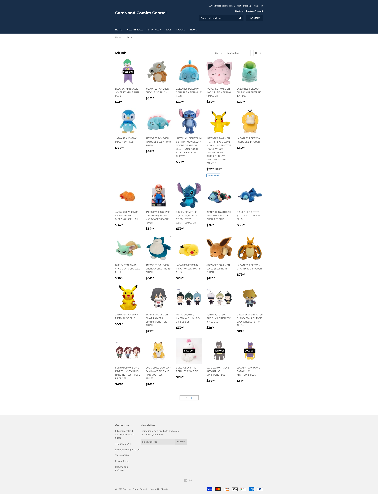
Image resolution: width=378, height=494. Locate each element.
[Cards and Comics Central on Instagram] (190, 481)
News (193, 29)
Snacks (180, 29)
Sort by (218, 53)
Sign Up (181, 442)
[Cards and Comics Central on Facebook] (185, 481)
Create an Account (254, 11)
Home (118, 29)
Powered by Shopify (158, 489)
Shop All (153, 29)
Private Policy (122, 461)
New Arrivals (135, 29)
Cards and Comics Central (141, 12)
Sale (168, 29)
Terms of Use (122, 455)
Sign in (238, 11)
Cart (257, 18)
